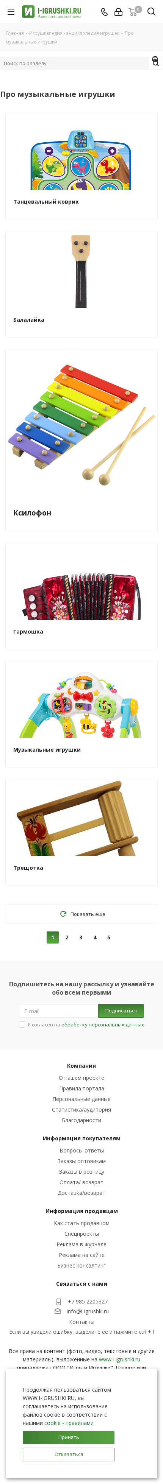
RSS (155, 60)
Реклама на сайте (82, 1254)
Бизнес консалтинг (81, 1265)
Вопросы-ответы (82, 1150)
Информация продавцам (81, 1211)
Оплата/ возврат (81, 1182)
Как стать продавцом (82, 1223)
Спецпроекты (81, 1233)
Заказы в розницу (81, 1171)
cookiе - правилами (69, 1422)
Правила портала (81, 1088)
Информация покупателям (82, 1138)
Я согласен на (86, 1024)
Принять (68, 1437)
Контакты (81, 1321)
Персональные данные (81, 1098)
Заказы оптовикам (82, 1161)
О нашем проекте (81, 1077)
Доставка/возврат (81, 1192)
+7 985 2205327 (88, 1301)
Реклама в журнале (81, 1244)
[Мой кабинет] (118, 12)
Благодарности (81, 1120)
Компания (81, 1065)
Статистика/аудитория (81, 1109)
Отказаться (69, 1454)
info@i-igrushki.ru (88, 1311)
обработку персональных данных (102, 1024)
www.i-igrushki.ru (119, 1359)
